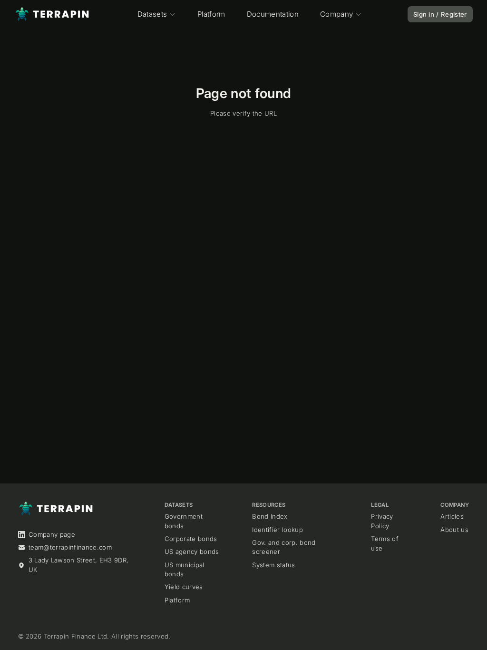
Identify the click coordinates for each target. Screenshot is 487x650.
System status (273, 565)
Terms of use (385, 543)
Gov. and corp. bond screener (283, 547)
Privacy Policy (382, 521)
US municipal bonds (185, 569)
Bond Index (269, 516)
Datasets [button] (152, 14)
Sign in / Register (440, 14)
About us (454, 529)
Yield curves (184, 587)
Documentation (273, 14)
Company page (52, 534)
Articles (452, 516)
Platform (211, 14)
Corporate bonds (191, 538)
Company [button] (336, 14)
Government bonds (184, 521)
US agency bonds (192, 551)
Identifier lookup (277, 529)
